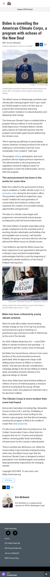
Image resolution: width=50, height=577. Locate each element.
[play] (3, 574)
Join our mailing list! (12, 553)
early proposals (20, 423)
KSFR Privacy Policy (12, 558)
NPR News (8, 480)
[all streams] (47, 574)
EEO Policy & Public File (13, 548)
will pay (18, 156)
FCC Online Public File (12, 543)
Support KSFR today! (25, 9)
